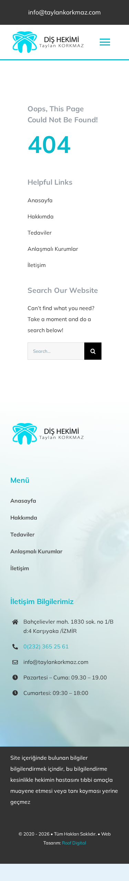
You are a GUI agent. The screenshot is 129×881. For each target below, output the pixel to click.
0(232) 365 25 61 (46, 646)
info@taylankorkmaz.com (64, 12)
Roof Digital (74, 843)
